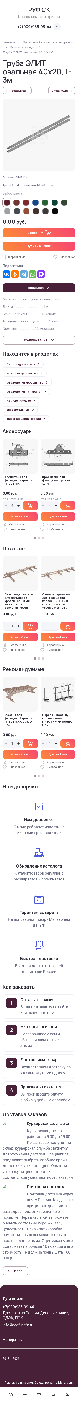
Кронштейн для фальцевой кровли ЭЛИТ (56, 480)
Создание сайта (46, 1382)
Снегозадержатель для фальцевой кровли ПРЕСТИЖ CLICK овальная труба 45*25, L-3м (56, 601)
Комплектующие (22, 47)
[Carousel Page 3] (43, 538)
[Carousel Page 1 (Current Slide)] (35, 538)
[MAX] (41, 274)
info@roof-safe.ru (18, 1325)
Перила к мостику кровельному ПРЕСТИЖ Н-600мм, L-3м (57, 720)
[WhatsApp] (32, 274)
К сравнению (17, 257)
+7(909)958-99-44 (35, 26)
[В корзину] (30, 505)
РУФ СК (39, 10)
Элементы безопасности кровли (48, 42)
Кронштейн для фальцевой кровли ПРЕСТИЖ (18, 480)
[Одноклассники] (15, 274)
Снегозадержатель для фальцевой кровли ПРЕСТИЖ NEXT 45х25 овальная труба (19, 601)
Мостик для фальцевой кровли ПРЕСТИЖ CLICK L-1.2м (18, 720)
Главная (9, 42)
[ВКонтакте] (6, 274)
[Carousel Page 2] (39, 538)
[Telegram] (24, 274)
